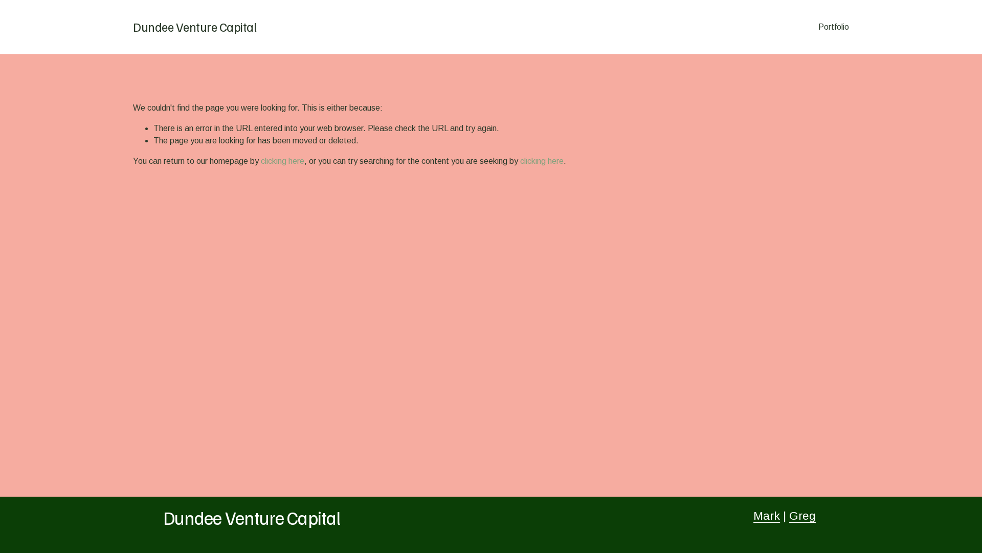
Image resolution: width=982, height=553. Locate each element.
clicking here (282, 161)
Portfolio (833, 27)
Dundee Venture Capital (194, 26)
